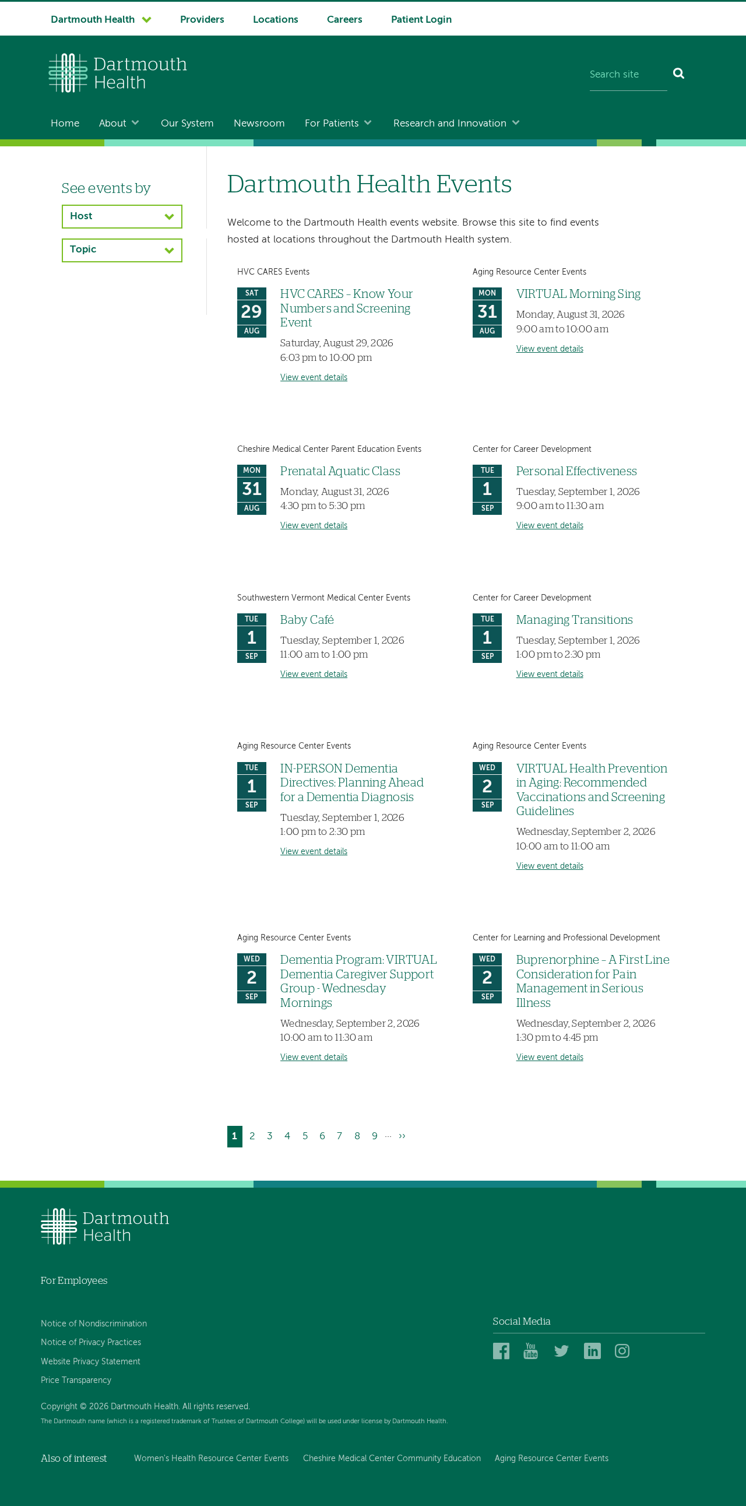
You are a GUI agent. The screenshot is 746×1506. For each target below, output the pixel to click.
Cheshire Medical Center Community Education (392, 1459)
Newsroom (259, 124)
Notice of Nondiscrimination (94, 1324)
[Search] (679, 76)
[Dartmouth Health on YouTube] (533, 1352)
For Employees (74, 1281)
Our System (187, 124)
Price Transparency (76, 1381)
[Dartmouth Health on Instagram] (625, 1352)
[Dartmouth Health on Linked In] (594, 1352)
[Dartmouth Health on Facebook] (503, 1352)
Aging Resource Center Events (551, 1459)
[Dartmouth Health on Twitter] (564, 1352)
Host (81, 217)
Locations (275, 20)
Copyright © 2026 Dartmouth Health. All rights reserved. (145, 1407)
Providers (202, 20)
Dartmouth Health (93, 20)
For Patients (332, 124)
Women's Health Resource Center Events (211, 1459)
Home (65, 124)
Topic (83, 250)
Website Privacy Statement (90, 1362)
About (112, 124)
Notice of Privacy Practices (91, 1343)
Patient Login (421, 20)
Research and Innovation (449, 124)
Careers (345, 20)
